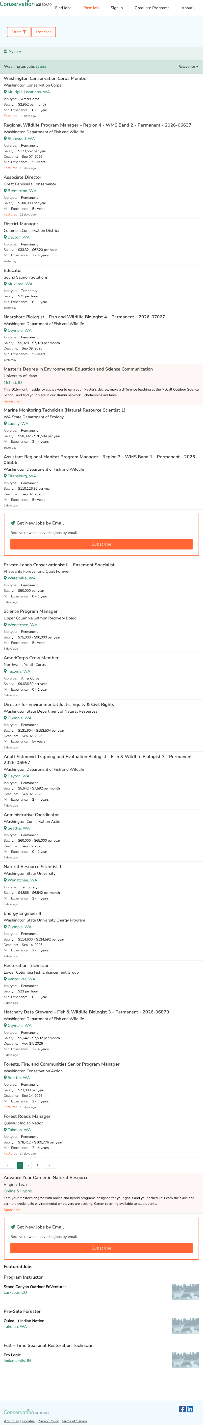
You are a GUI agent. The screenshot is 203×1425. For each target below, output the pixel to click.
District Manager (21, 224)
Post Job (91, 8)
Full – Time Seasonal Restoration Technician (49, 1345)
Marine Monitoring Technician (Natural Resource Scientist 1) (65, 410)
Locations (43, 31)
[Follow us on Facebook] (182, 1409)
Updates (28, 1421)
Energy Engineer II (22, 913)
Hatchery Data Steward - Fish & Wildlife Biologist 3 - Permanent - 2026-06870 (86, 1012)
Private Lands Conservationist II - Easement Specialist (59, 565)
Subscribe (101, 544)
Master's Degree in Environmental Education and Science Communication (78, 369)
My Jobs (15, 51)
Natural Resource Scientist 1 (33, 867)
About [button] (187, 8)
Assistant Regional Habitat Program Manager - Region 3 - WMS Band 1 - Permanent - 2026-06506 (100, 460)
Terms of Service (74, 1421)
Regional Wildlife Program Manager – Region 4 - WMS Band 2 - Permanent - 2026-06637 (97, 125)
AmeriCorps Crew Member (31, 658)
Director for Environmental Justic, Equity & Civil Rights (59, 704)
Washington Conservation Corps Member (46, 78)
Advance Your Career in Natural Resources (47, 1178)
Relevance (187, 66)
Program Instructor (23, 1277)
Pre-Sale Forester (22, 1311)
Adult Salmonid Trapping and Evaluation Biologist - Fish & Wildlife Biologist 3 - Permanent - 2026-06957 (99, 760)
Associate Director (22, 177)
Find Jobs (63, 8)
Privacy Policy (48, 1421)
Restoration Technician (27, 965)
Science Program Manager (31, 611)
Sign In (117, 8)
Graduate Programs (152, 8)
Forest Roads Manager (27, 1116)
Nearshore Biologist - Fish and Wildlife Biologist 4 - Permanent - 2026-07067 (84, 317)
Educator (13, 270)
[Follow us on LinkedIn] (190, 1409)
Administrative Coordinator (31, 815)
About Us (11, 1421)
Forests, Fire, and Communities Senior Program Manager (62, 1064)
